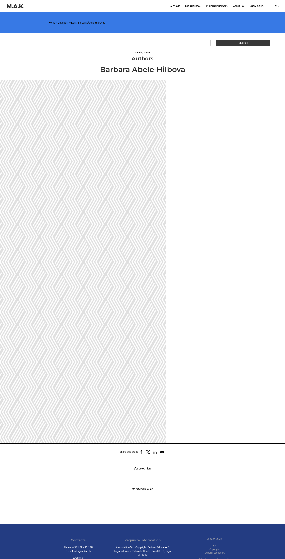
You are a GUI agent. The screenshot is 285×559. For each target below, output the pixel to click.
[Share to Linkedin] (155, 452)
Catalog (62, 22)
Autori (72, 22)
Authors (175, 6)
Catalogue (256, 6)
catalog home (142, 52)
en (276, 6)
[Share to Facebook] (141, 452)
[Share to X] (148, 452)
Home (51, 22)
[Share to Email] (162, 452)
